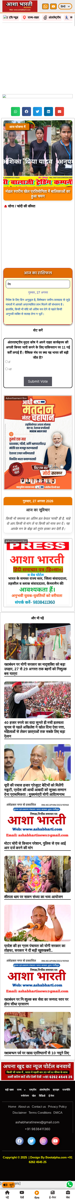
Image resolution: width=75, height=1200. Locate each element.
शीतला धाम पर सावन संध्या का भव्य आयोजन (33, 897)
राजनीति (66, 1089)
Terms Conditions (40, 1112)
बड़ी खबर (9, 1089)
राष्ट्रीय (32, 1089)
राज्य (19, 1089)
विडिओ (42, 1095)
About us (24, 1106)
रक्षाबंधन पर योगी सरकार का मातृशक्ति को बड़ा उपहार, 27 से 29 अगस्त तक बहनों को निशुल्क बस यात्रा (35, 669)
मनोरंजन (25, 1095)
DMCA (57, 1112)
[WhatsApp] (45, 6)
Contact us (39, 1106)
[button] (15, 111)
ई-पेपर (51, 1095)
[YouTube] (53, 6)
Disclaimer (20, 1112)
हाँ (9, 362)
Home (12, 1106)
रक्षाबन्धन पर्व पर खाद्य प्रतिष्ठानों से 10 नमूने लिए (36, 1053)
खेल (34, 1095)
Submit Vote (38, 381)
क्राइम (56, 1089)
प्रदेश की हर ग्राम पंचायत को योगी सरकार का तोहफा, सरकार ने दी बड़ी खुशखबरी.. (34, 948)
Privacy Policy (57, 1106)
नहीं (10, 369)
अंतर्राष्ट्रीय (44, 1089)
